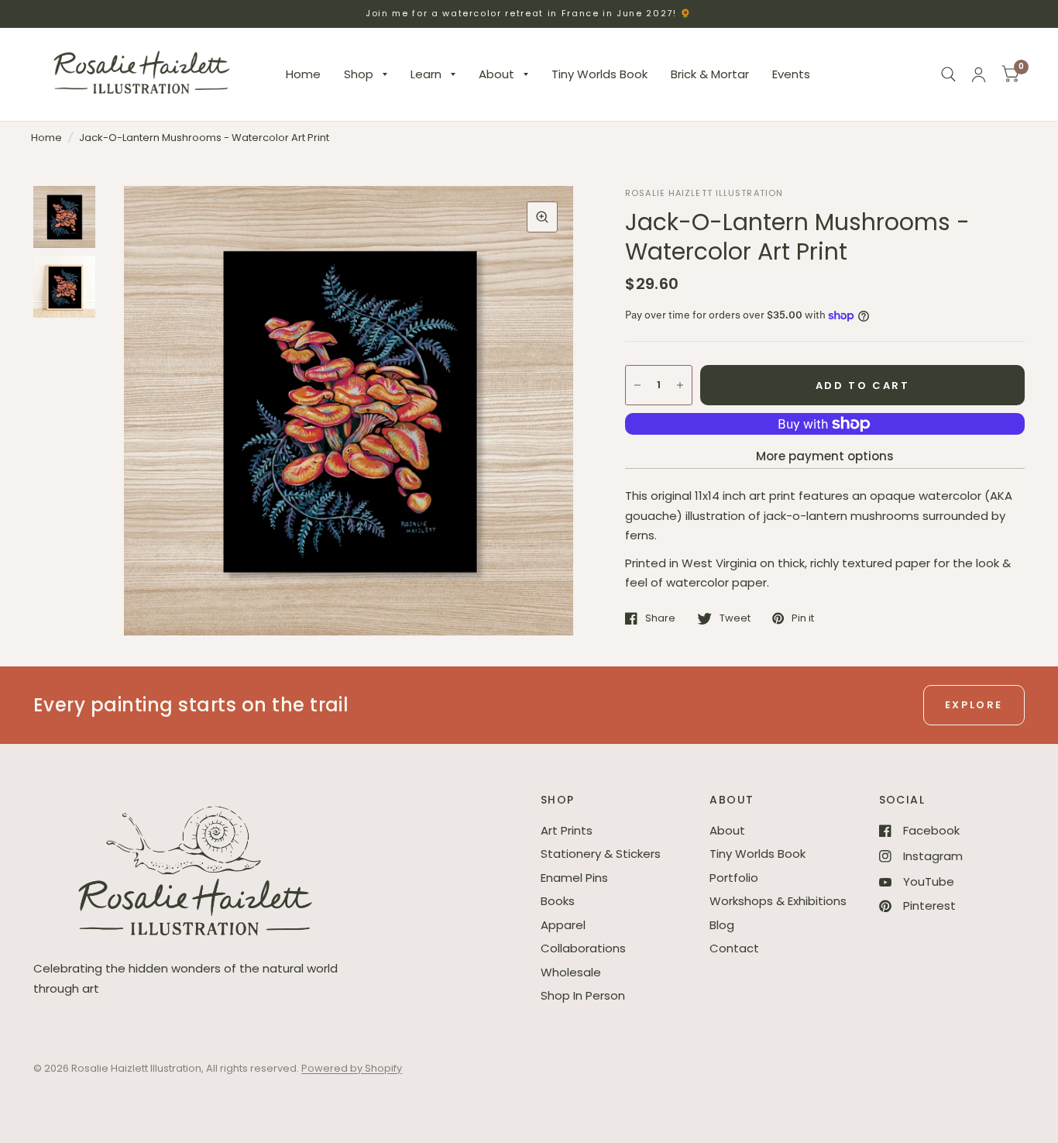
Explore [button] (974, 704)
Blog (721, 925)
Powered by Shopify (351, 1068)
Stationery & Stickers (601, 853)
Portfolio (733, 877)
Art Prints (567, 830)
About (496, 74)
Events (791, 74)
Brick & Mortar (710, 74)
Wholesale (571, 972)
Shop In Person (583, 995)
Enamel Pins (574, 877)
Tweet (735, 618)
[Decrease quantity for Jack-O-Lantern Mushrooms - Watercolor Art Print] (637, 385)
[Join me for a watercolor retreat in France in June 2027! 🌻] (529, 13)
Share (660, 618)
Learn (425, 74)
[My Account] (979, 74)
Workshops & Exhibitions (778, 901)
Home (303, 74)
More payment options (825, 456)
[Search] (948, 74)
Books (558, 901)
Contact (734, 948)
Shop (358, 74)
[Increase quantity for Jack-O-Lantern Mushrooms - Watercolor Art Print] (680, 385)
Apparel (563, 925)
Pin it (803, 618)
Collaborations (583, 948)
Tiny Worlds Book (599, 74)
